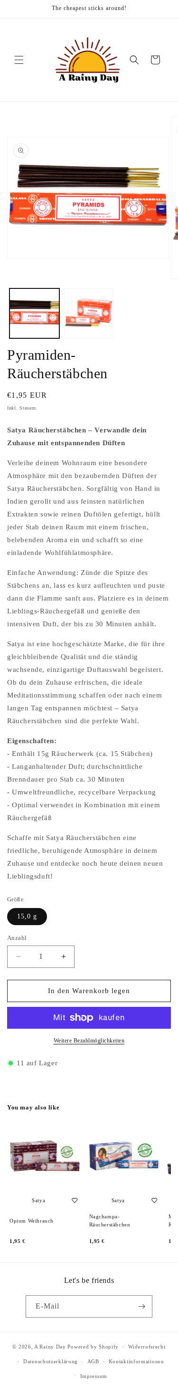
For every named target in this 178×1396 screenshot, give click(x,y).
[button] (19, 59)
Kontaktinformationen (136, 1361)
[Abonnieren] (141, 1306)
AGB (93, 1361)
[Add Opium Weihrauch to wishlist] (75, 1200)
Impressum (93, 1376)
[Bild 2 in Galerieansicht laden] (89, 313)
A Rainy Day (50, 1346)
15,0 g (27, 916)
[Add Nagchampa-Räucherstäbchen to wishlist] (154, 1200)
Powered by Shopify (93, 1346)
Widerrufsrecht (147, 1346)
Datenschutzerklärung (50, 1361)
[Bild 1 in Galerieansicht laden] (34, 313)
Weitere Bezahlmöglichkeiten (89, 1040)
